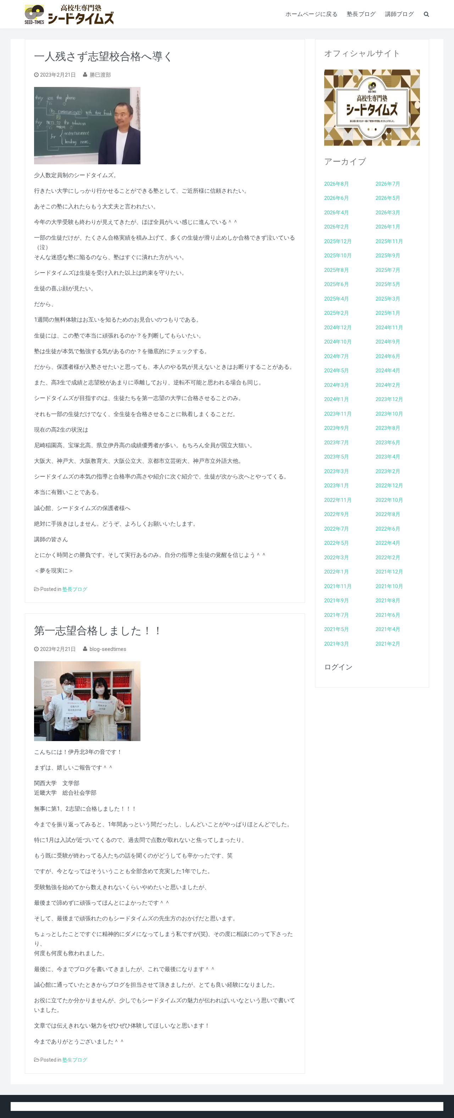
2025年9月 (388, 255)
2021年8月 (388, 600)
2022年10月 (389, 500)
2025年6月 (336, 284)
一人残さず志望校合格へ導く (104, 56)
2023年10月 (389, 414)
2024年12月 (338, 327)
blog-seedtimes (108, 649)
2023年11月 (338, 414)
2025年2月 (336, 313)
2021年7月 (336, 615)
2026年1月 (388, 227)
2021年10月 (389, 586)
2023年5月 (336, 457)
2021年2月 (388, 644)
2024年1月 (336, 399)
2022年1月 (336, 572)
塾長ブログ (361, 14)
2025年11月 (389, 241)
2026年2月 (336, 227)
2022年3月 (336, 557)
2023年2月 (388, 471)
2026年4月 (336, 212)
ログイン (338, 667)
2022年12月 (389, 485)
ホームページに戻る (312, 14)
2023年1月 (336, 485)
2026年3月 (388, 212)
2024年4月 (388, 370)
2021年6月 (388, 615)
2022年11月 (338, 500)
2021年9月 (336, 600)
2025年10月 (338, 255)
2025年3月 (388, 299)
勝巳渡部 (100, 75)
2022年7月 (336, 529)
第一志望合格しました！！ (98, 630)
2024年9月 (388, 342)
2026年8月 (336, 184)
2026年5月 (388, 198)
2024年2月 (388, 385)
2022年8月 (388, 514)
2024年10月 (338, 342)
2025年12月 (338, 241)
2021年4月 (388, 629)
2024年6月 (388, 356)
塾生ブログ (74, 1060)
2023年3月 (336, 471)
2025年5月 (388, 284)
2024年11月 (389, 327)
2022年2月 (388, 557)
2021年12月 (389, 572)
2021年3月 (336, 644)
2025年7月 (388, 270)
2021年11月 (338, 586)
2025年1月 (388, 313)
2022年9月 (336, 514)
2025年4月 (336, 299)
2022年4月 (388, 543)
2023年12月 (389, 399)
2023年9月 (336, 428)
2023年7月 (336, 442)
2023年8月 (388, 428)
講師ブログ (399, 14)
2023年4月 (388, 457)
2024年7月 (336, 356)
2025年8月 (336, 270)
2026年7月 (388, 184)
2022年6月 (388, 529)
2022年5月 (336, 543)
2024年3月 (336, 385)
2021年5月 (336, 629)
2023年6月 (388, 442)
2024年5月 (336, 370)
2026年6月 (336, 198)
